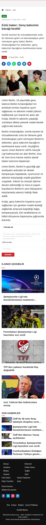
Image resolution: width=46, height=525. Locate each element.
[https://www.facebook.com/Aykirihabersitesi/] (3, 495)
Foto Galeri (6, 478)
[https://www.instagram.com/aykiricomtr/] (13, 495)
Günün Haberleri (23, 478)
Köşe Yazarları (7, 481)
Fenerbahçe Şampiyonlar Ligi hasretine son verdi (20, 333)
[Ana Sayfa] (2, 10)
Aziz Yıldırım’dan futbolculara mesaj (20, 404)
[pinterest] (29, 64)
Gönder (8, 254)
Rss (8, 505)
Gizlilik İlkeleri (22, 510)
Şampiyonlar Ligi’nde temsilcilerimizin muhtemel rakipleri (18, 298)
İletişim (21, 505)
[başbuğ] (17, 495)
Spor (14, 10)
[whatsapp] (14, 64)
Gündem (6, 467)
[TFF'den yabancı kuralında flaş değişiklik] (23, 351)
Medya (6, 471)
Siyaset (6, 474)
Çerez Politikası (31, 505)
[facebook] (4, 64)
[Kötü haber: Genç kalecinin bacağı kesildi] (23, 83)
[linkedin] (24, 64)
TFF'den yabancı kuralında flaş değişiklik (20, 368)
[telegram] (19, 64)
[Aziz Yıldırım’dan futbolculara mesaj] (23, 387)
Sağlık (27, 471)
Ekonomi (28, 464)
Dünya (6, 464)
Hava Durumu (7, 486)
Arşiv (19, 481)
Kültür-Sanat (30, 467)
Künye (14, 505)
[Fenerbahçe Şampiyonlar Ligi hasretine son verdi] (23, 316)
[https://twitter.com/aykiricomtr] (8, 495)
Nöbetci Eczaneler (9, 490)
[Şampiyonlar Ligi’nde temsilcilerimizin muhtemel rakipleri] (23, 281)
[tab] (8, 227)
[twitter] (9, 64)
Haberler (8, 10)
